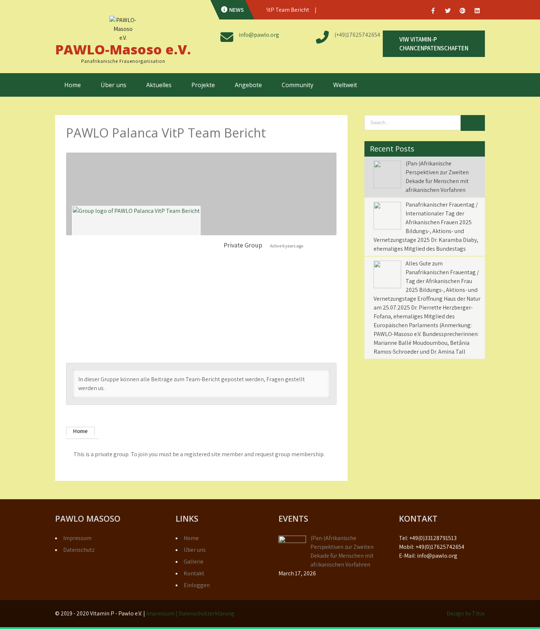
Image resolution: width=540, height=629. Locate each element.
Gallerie (194, 561)
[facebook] (433, 11)
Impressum (77, 538)
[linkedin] (477, 11)
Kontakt (194, 573)
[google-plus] (462, 11)
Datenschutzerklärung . (208, 613)
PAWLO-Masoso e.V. (123, 49)
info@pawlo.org (259, 35)
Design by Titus (466, 613)
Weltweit (345, 85)
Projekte (203, 85)
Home (72, 85)
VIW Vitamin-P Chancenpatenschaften (433, 43)
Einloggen (197, 585)
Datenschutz (78, 550)
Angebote (248, 85)
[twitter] (448, 11)
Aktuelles (159, 85)
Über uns (113, 85)
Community (297, 85)
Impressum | (162, 613)
